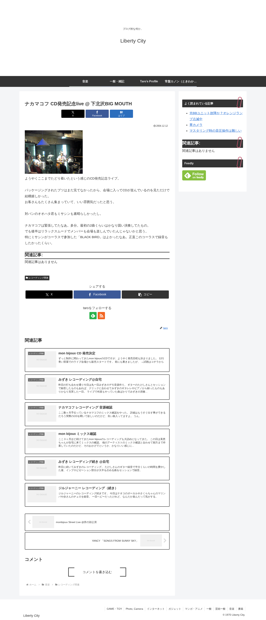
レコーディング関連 (38, 278)
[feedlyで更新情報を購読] (93, 315)
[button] (145, 294)
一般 (209, 608)
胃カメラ (195, 125)
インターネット (156, 608)
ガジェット (174, 608)
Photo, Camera (134, 608)
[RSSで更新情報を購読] (101, 315)
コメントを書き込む (97, 572)
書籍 (240, 608)
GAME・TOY (114, 608)
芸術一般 (220, 608)
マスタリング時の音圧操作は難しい (215, 130)
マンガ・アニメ (194, 608)
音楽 (231, 608)
